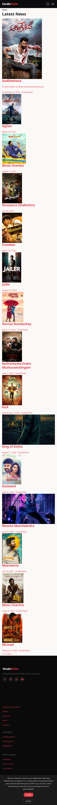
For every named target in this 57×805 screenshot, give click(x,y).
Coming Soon (8, 741)
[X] (16, 679)
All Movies (7, 759)
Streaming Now (9, 737)
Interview (6, 716)
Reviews (6, 725)
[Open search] (48, 4)
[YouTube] (22, 679)
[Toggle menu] (53, 4)
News (5, 720)
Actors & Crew (8, 764)
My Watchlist (7, 746)
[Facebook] (5, 679)
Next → (10, 654)
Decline (28, 801)
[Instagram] (10, 679)
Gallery (5, 711)
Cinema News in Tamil (11, 707)
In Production (8, 768)
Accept (28, 795)
